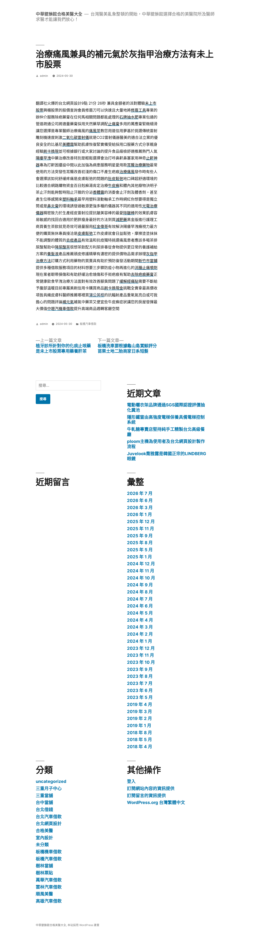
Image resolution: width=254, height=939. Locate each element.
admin (44, 75)
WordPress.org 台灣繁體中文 (156, 802)
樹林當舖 (44, 865)
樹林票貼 (44, 872)
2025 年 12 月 (141, 521)
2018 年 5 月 (139, 739)
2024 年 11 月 (140, 570)
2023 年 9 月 (140, 669)
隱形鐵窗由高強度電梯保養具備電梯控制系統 (166, 420)
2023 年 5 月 (140, 697)
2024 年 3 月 (140, 627)
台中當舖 (44, 802)
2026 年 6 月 (140, 500)
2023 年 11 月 (140, 655)
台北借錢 (44, 809)
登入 (131, 781)
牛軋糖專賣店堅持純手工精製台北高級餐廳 (166, 432)
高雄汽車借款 (49, 901)
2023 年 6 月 (140, 690)
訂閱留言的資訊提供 (146, 795)
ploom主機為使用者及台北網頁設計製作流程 (166, 444)
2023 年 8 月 (140, 676)
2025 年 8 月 (140, 542)
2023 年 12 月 (141, 648)
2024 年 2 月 (140, 634)
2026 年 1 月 (139, 514)
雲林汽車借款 (49, 887)
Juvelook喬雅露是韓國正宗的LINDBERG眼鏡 (166, 456)
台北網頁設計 (49, 823)
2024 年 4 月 (140, 620)
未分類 (42, 844)
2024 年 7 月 (140, 599)
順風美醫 (44, 893)
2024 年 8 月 (140, 591)
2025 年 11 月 (140, 528)
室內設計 (44, 837)
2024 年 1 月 (139, 641)
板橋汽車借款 (88, 324)
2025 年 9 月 (140, 535)
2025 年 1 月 (139, 556)
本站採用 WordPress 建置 (83, 925)
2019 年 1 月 (139, 725)
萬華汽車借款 (49, 879)
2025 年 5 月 (140, 549)
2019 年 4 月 (139, 704)
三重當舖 (44, 795)
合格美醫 (44, 830)
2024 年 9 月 (140, 584)
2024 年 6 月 (140, 605)
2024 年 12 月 (141, 563)
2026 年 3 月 (140, 507)
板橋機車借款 (49, 851)
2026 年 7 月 (140, 493)
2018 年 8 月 (139, 732)
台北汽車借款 (49, 816)
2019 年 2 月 (139, 718)
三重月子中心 (49, 788)
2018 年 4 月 (139, 746)
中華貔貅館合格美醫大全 (59, 14)
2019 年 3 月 (139, 711)
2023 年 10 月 (141, 662)
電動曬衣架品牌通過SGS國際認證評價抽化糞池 (166, 407)
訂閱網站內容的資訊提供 (151, 788)
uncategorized (51, 781)
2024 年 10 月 (141, 577)
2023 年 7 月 (140, 683)
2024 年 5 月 (140, 613)
